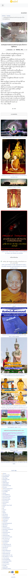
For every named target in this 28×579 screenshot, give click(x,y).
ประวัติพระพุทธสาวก (7, 546)
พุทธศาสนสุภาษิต (6, 553)
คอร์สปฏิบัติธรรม (6, 517)
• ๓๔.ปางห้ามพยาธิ (14, 208)
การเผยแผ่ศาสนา (6, 490)
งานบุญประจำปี (6, 540)
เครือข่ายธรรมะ (6, 482)
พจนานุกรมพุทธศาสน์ (7, 523)
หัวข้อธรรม (5, 521)
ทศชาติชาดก (5, 547)
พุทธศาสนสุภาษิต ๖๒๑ (7, 555)
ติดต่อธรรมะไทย (6, 479)
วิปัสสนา (4, 512)
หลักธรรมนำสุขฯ (6, 535)
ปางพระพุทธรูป (6, 558)
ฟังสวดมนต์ (5, 515)
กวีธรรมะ (4, 503)
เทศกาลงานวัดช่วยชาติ (7, 488)
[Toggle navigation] (3, 5)
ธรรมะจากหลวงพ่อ (7, 496)
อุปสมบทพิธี (5, 567)
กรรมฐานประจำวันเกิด (7, 537)
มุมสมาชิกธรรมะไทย (7, 485)
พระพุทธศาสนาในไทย (7, 561)
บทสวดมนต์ (5, 534)
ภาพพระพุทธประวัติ (7, 544)
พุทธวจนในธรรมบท (7, 550)
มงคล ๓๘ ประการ (6, 552)
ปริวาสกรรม (5, 514)
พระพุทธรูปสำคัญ (6, 559)
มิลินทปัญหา (5, 525)
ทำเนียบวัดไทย (6, 562)
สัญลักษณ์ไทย (6, 484)
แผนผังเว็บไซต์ (6, 476)
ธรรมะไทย (13, 577)
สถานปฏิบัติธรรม (6, 494)
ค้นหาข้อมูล (5, 478)
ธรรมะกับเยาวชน (6, 497)
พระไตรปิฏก (5, 520)
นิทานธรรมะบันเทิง (6, 499)
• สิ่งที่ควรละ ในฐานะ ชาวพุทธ (14, 187)
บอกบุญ (8, 15)
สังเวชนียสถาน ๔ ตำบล (8, 556)
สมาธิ (4, 511)
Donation (5, 487)
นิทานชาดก (5, 549)
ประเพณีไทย (5, 491)
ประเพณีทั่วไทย (6, 541)
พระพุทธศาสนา (6, 518)
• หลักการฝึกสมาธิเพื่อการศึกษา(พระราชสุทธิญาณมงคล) (14, 137)
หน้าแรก (3, 15)
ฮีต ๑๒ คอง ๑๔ (6, 538)
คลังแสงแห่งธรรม (6, 532)
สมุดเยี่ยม (5, 481)
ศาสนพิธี (4, 565)
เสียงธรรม (5, 526)
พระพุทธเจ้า (5, 543)
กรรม (4, 506)
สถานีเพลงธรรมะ (6, 528)
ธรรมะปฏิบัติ (5, 531)
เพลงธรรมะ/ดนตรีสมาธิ (8, 529)
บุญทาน (4, 509)
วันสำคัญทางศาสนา (7, 568)
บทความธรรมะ (6, 502)
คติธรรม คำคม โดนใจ (7, 505)
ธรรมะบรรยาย (6, 500)
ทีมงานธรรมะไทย (6, 475)
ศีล (3, 508)
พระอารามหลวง (6, 564)
